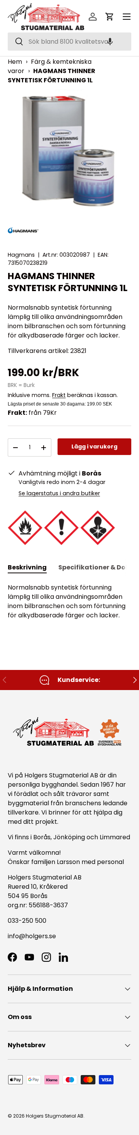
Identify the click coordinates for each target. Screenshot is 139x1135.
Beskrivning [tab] (27, 567)
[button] (110, 41)
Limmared (115, 837)
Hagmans (21, 255)
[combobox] (69, 41)
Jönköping (69, 837)
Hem (15, 61)
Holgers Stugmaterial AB (54, 1116)
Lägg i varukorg (94, 446)
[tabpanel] (69, 601)
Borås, (42, 837)
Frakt (59, 395)
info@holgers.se (32, 936)
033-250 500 (27, 920)
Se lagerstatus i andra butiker (59, 493)
